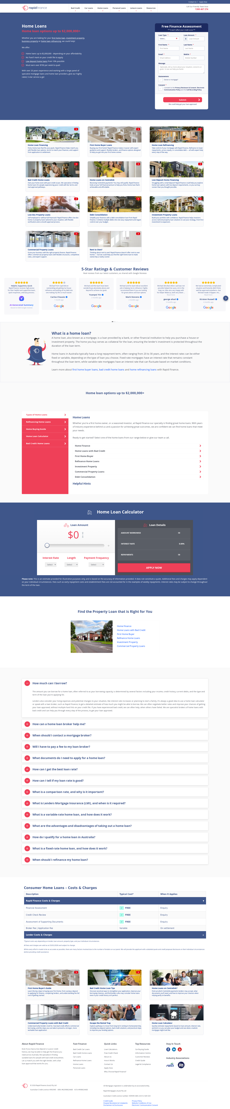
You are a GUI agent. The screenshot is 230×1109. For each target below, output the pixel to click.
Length (71, 558)
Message (161, 63)
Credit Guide (140, 1060)
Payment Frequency (96, 558)
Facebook (168, 1050)
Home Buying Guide (36, 429)
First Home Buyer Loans (101, 145)
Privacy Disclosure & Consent (185, 88)
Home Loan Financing (38, 145)
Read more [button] (171, 295)
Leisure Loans (136, 8)
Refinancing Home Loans (38, 421)
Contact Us (192, 2)
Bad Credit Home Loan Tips (102, 988)
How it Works (109, 1060)
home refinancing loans (143, 369)
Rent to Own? (96, 249)
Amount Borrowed (131, 533)
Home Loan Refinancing (163, 145)
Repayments (127, 554)
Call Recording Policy (194, 90)
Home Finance (82, 445)
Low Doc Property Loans (39, 214)
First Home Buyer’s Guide (39, 988)
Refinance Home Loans (87, 461)
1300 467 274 (201, 9)
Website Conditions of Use (141, 1103)
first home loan (58, 38)
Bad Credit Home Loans (39, 180)
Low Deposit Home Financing (165, 180)
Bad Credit (75, 8)
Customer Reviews (142, 1057)
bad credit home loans (111, 369)
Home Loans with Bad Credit (90, 450)
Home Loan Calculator (37, 436)
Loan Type (162, 35)
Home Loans (102, 8)
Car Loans (89, 8)
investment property (75, 38)
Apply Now (203, 2)
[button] (4, 298)
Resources (151, 8)
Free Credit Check (111, 1053)
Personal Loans (119, 8)
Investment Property (86, 466)
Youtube (180, 1050)
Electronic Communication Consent (145, 1105)
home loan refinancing (51, 41)
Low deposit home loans (36, 61)
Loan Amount (189, 35)
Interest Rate (51, 558)
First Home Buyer (84, 456)
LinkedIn (174, 1050)
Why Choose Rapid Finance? (115, 1071)
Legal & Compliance (143, 1064)
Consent (161, 85)
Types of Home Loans (36, 414)
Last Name (188, 45)
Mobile (186, 54)
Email (160, 54)
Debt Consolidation (99, 214)
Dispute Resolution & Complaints (115, 1103)
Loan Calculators (110, 1049)
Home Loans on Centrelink (102, 180)
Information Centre (143, 1053)
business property (30, 41)
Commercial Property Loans (41, 249)
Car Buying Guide (142, 1049)
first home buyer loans (85, 369)
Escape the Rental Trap (100, 1023)
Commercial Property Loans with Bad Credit (48, 1023)
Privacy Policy (137, 1101)
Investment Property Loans (164, 214)
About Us (107, 1057)
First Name (162, 45)
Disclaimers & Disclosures (113, 1105)
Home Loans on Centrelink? (164, 988)
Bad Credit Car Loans (81, 1049)
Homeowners (163, 76)
